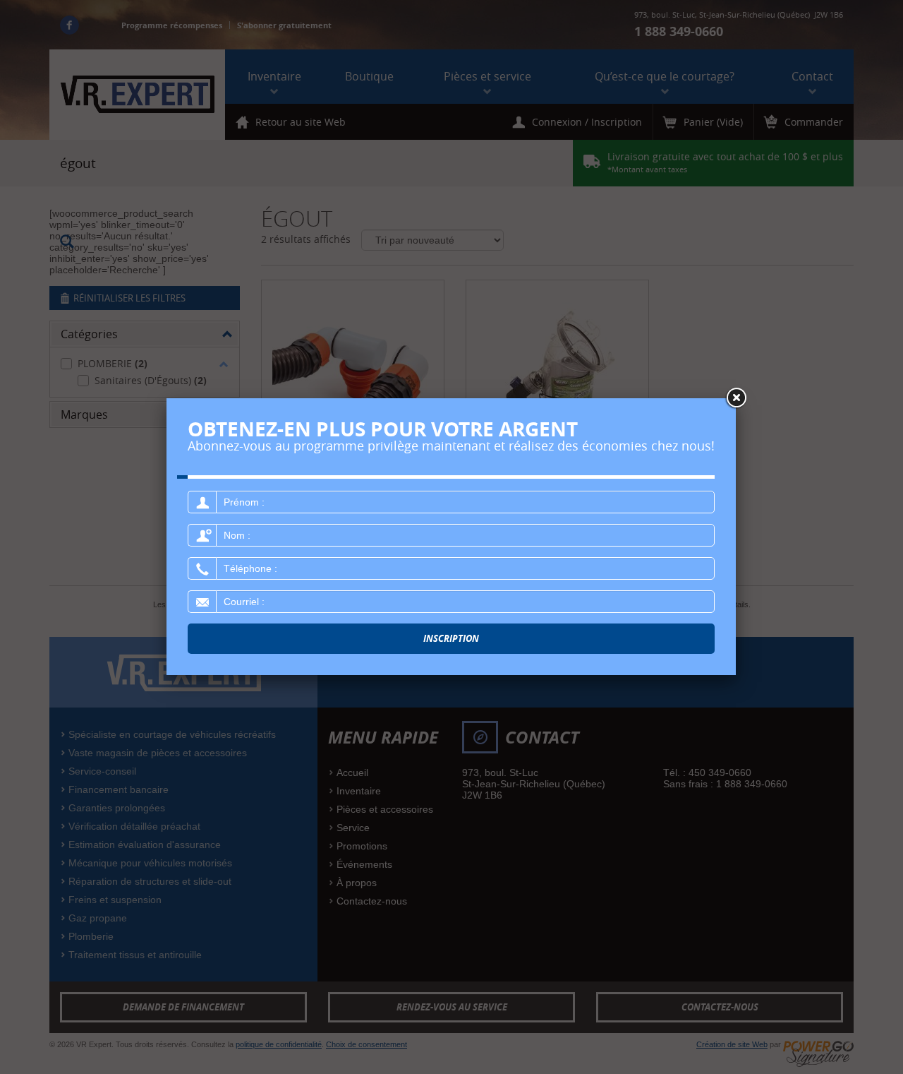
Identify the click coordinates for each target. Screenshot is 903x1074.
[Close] (736, 398)
